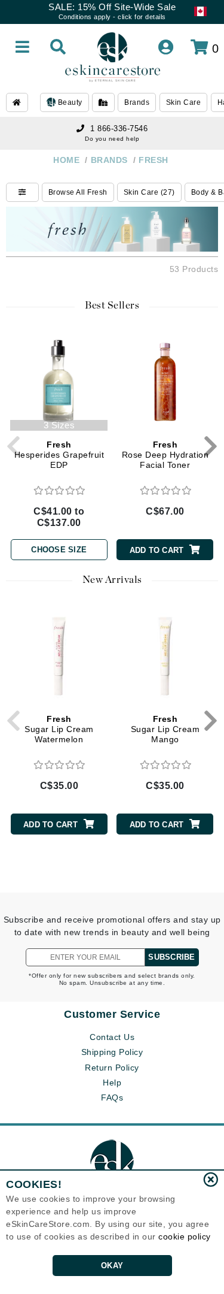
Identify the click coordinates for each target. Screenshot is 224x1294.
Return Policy (112, 1067)
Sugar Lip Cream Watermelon (59, 729)
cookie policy (184, 1236)
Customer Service (112, 1014)
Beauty (69, 102)
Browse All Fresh (78, 192)
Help (112, 1082)
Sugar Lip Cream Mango (165, 729)
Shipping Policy (112, 1052)
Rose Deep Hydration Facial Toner (165, 455)
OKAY (112, 1265)
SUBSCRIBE (171, 957)
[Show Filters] (22, 192)
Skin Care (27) (149, 192)
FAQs (112, 1097)
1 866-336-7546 (119, 128)
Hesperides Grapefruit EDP (59, 455)
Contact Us (112, 1037)
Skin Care (183, 102)
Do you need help (112, 138)
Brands (136, 102)
